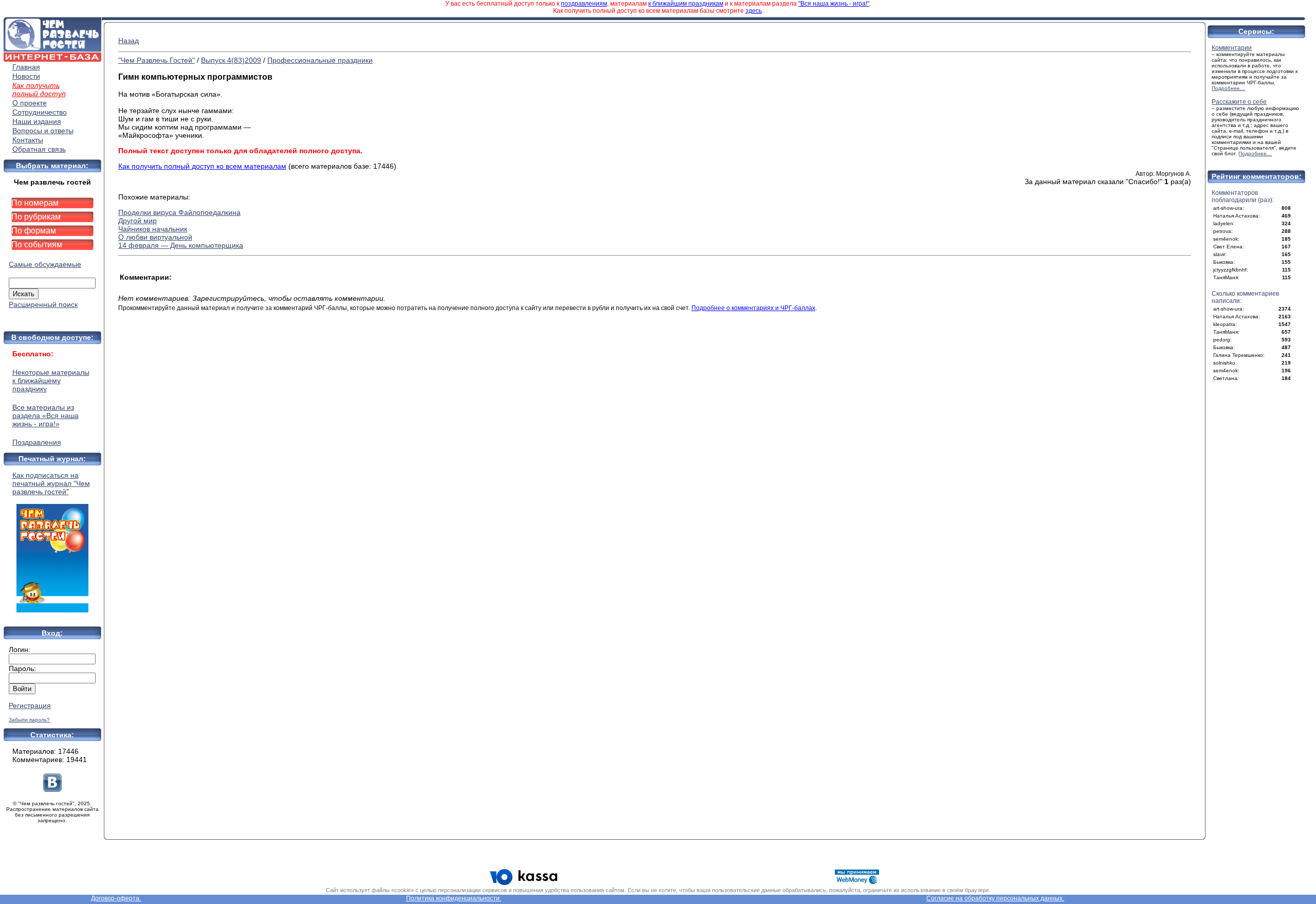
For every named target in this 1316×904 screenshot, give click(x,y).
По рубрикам (36, 216)
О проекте (29, 103)
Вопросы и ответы (43, 130)
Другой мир (137, 220)
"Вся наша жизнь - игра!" (833, 3)
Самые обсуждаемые (45, 264)
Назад (128, 41)
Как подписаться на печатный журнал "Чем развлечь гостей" (51, 483)
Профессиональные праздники (320, 60)
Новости (26, 76)
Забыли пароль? (29, 719)
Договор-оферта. (116, 898)
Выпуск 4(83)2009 (231, 60)
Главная (26, 67)
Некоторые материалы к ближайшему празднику (50, 380)
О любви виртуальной (155, 237)
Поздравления (36, 442)
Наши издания (36, 121)
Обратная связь (39, 149)
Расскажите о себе (1239, 101)
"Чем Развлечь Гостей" (156, 60)
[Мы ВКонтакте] (52, 789)
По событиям (36, 244)
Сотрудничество (39, 112)
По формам (33, 230)
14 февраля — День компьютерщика (180, 245)
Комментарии (1232, 47)
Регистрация (30, 705)
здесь (753, 10)
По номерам (35, 202)
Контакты (27, 140)
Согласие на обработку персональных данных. (995, 898)
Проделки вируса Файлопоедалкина (179, 212)
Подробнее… (1228, 88)
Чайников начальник (152, 229)
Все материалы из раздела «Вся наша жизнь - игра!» (45, 415)
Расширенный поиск (43, 304)
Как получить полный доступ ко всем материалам (202, 166)
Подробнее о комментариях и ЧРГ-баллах (753, 308)
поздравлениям (584, 3)
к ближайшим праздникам (685, 3)
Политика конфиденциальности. (453, 898)
